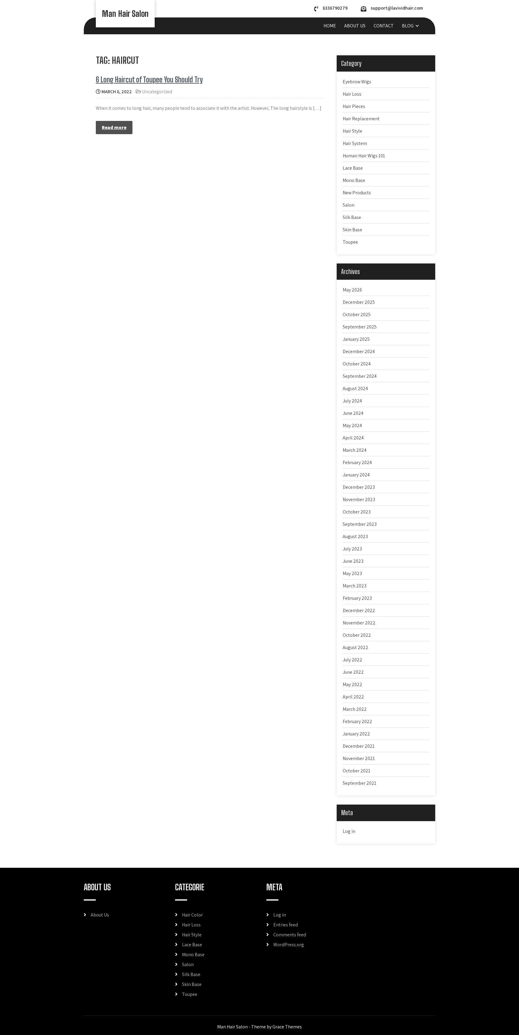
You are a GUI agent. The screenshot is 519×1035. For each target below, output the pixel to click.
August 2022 (355, 647)
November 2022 (359, 623)
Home (329, 26)
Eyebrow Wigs (357, 82)
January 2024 (356, 475)
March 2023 (354, 586)
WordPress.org (288, 944)
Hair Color (192, 915)
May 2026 (352, 290)
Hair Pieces (354, 106)
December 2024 (359, 351)
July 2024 (352, 401)
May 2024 (352, 425)
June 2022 (353, 672)
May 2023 (352, 573)
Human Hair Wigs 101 (364, 155)
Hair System (355, 143)
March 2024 (354, 450)
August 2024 (355, 388)
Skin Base (352, 229)
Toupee (350, 242)
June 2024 (353, 413)
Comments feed (289, 935)
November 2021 (359, 758)
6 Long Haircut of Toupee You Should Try (149, 79)
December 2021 (359, 746)
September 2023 (360, 524)
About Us (355, 26)
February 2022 (357, 721)
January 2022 (356, 734)
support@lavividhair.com (397, 8)
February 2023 (357, 598)
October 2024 (357, 364)
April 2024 (353, 438)
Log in (349, 831)
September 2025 (360, 327)
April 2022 (353, 697)
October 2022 (357, 635)
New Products (357, 192)
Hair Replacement (361, 119)
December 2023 (359, 487)
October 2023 (357, 512)
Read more (114, 127)
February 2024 (357, 462)
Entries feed (285, 925)
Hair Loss (352, 94)
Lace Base (353, 168)
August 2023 (355, 536)
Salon (348, 205)
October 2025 (357, 314)
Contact (384, 26)
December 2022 (359, 610)
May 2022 (352, 684)
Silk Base (352, 217)
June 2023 (353, 561)
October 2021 (356, 771)
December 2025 (359, 302)
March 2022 (355, 709)
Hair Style (352, 131)
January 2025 (356, 339)
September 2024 (360, 376)
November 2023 (359, 499)
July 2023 (352, 549)
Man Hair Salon (125, 13)
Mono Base (354, 180)
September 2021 (359, 783)
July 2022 (352, 660)
